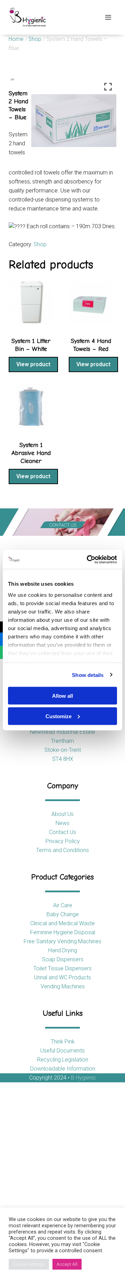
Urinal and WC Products (62, 977)
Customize (58, 716)
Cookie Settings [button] (29, 1264)
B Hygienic (83, 1077)
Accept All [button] (67, 1264)
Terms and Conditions (62, 850)
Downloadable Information (62, 1068)
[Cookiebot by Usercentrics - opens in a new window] (88, 559)
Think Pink (63, 1041)
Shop (34, 39)
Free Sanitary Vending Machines (62, 941)
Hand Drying (62, 950)
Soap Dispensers (62, 959)
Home (16, 39)
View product (33, 364)
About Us (62, 814)
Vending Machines (63, 986)
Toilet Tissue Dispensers (62, 968)
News (62, 823)
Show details (87, 675)
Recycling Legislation (62, 1059)
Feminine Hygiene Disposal (62, 932)
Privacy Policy (62, 841)
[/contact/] (62, 522)
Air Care (62, 905)
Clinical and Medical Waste (62, 923)
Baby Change (63, 914)
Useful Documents (62, 1050)
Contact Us (62, 832)
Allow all (62, 696)
